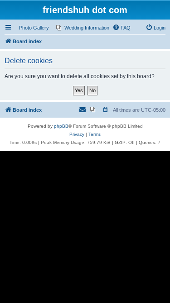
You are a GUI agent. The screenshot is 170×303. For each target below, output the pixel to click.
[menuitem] (82, 27)
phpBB (61, 126)
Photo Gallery (34, 27)
